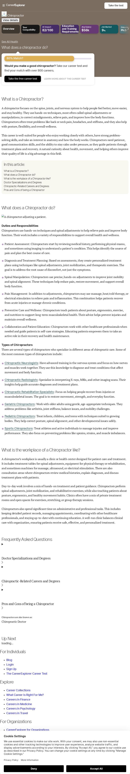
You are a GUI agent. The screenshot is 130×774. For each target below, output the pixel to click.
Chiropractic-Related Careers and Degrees (26, 186)
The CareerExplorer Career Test (26, 673)
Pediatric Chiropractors (20, 416)
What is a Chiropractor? (16, 171)
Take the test (116, 5)
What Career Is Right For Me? (25, 695)
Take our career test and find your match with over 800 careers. (46, 68)
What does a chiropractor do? (25, 48)
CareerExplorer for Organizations (27, 730)
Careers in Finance (18, 699)
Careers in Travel (17, 713)
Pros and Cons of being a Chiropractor (24, 190)
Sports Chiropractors (18, 428)
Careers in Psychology (20, 708)
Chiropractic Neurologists (21, 363)
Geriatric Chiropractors (20, 404)
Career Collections (18, 690)
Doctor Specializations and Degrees (23, 182)
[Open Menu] (53, 5)
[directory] (65, 177)
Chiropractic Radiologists (21, 380)
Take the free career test (22, 78)
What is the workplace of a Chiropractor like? (27, 178)
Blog (9, 660)
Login (10, 664)
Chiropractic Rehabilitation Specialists (29, 392)
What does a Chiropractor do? (20, 175)
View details (10, 20)
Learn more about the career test (65, 79)
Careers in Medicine (19, 704)
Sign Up (11, 669)
